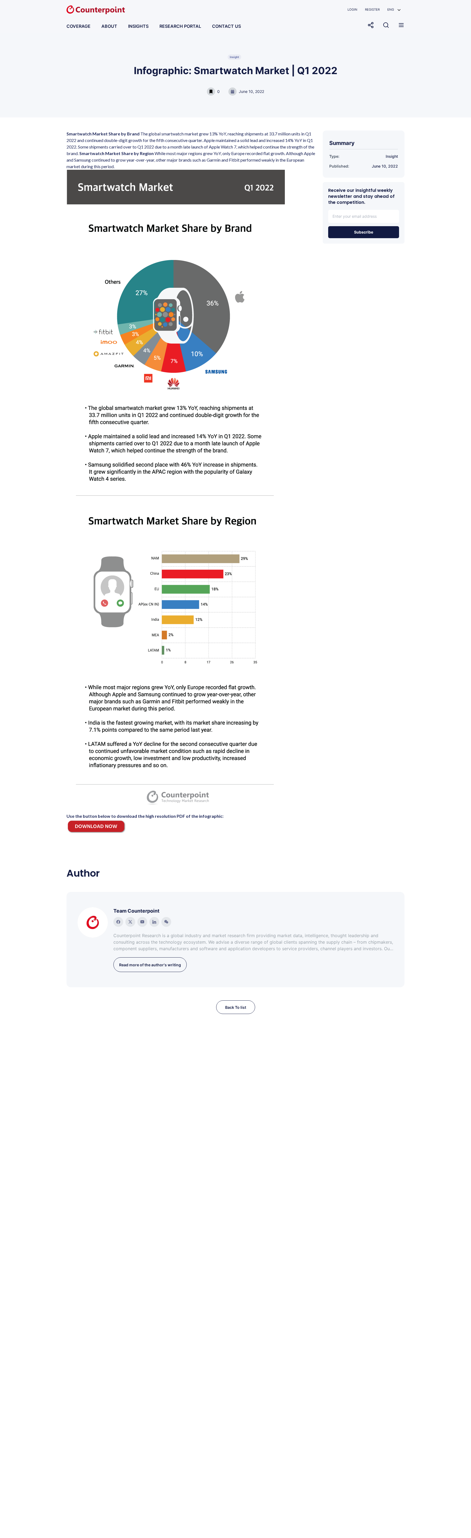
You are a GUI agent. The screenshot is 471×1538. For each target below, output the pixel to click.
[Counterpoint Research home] (96, 9)
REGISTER (372, 9)
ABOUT (109, 26)
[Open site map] (401, 25)
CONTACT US (226, 26)
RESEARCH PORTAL (180, 26)
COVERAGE (78, 26)
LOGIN (352, 9)
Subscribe (363, 232)
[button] (394, 9)
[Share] (370, 25)
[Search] (386, 25)
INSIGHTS (138, 26)
